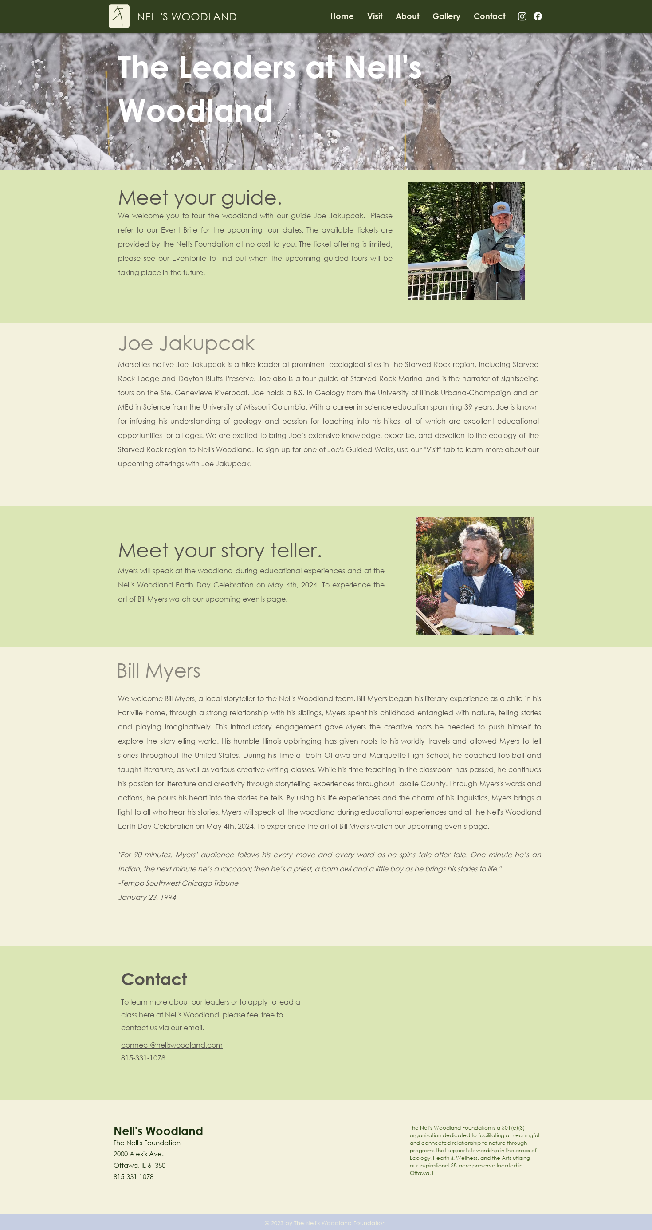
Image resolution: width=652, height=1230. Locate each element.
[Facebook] (537, 16)
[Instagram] (522, 16)
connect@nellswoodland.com (172, 1044)
